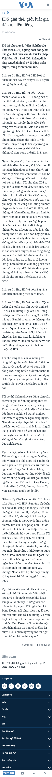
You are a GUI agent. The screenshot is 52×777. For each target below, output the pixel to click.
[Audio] (33, 773)
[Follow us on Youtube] (18, 686)
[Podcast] (31, 686)
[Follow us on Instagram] (24, 686)
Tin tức (5, 12)
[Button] (44, 39)
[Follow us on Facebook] (4, 686)
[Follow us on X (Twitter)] (11, 686)
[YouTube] (22, 773)
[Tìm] (45, 773)
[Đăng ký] (38, 686)
